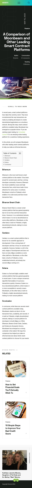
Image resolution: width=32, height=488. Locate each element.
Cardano (7, 160)
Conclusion (8, 164)
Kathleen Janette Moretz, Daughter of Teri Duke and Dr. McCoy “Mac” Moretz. (11, 475)
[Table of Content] (20, 153)
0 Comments (25, 58)
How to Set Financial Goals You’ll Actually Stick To (12, 388)
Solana (7, 162)
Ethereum (7, 156)
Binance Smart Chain (11, 158)
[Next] (17, 480)
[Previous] (14, 480)
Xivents (5, 3)
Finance (27, 28)
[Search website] (29, 3)
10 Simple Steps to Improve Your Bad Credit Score (12, 429)
